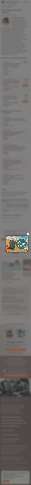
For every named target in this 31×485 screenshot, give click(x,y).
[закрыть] (28, 234)
